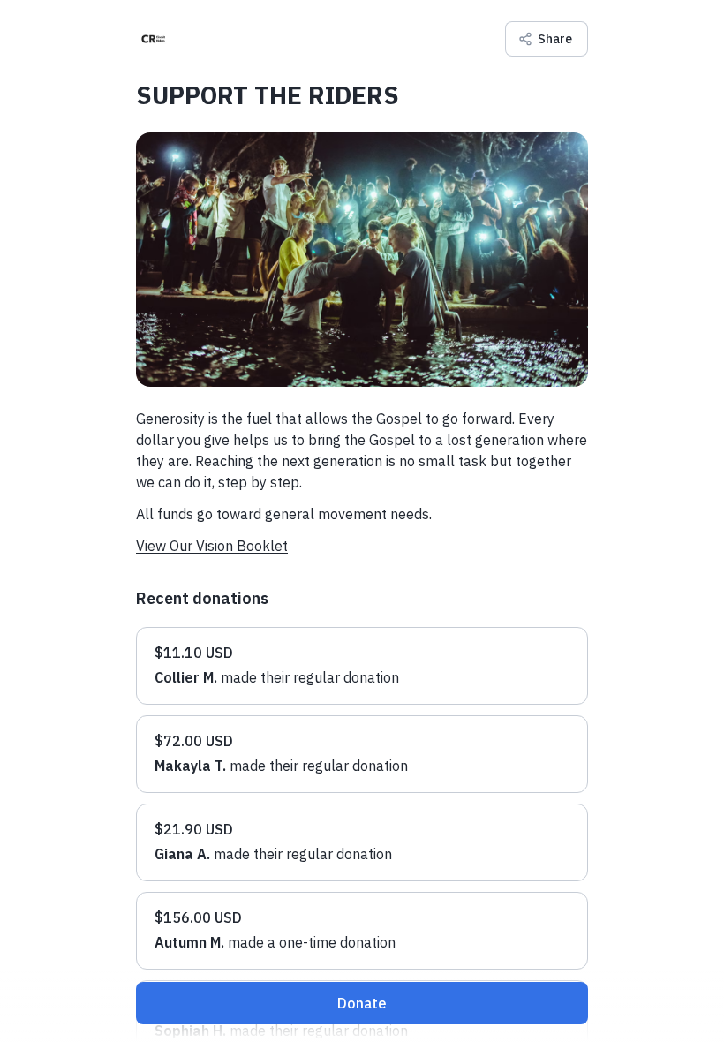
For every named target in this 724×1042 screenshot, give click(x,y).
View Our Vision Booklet (212, 546)
